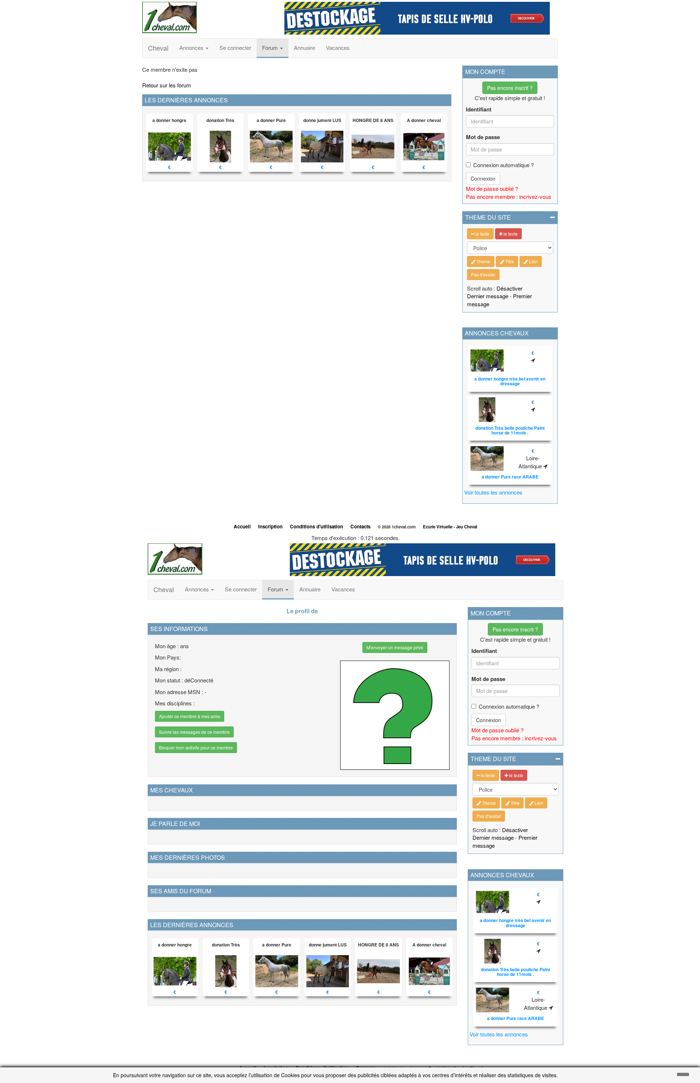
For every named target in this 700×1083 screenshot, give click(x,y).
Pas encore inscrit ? (510, 87)
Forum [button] (270, 47)
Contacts (360, 526)
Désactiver (509, 288)
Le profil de (302, 611)
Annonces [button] (192, 47)
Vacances (338, 47)
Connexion (483, 178)
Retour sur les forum (166, 85)
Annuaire (304, 47)
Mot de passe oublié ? (492, 188)
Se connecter (235, 47)
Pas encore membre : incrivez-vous (508, 196)
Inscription (270, 526)
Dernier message (487, 296)
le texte (482, 234)
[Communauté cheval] (207, 17)
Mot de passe (483, 137)
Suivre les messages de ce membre (194, 732)
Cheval (158, 47)
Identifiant (478, 109)
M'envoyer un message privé (394, 647)
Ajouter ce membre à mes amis (189, 716)
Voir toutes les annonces (493, 492)
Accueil (242, 526)
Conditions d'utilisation (316, 526)
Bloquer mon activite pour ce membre (196, 747)
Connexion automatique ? (503, 165)
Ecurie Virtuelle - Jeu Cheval (450, 526)
